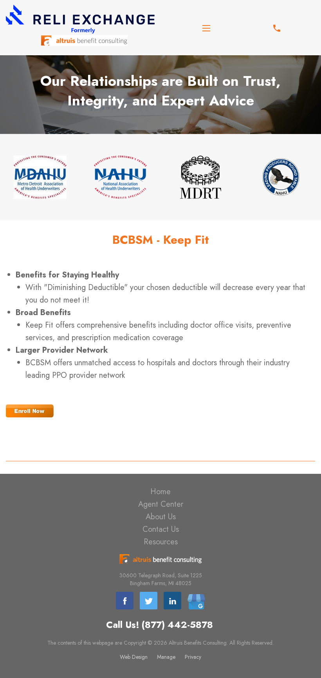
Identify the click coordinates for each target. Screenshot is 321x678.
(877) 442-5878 (177, 624)
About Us (161, 516)
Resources (161, 541)
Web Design (134, 657)
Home (160, 491)
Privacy (193, 657)
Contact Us (160, 529)
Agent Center (160, 504)
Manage (166, 657)
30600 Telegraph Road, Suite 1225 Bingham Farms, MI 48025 (160, 579)
